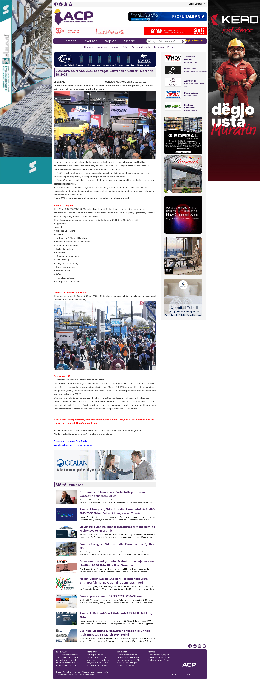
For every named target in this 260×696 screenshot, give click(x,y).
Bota (125, 47)
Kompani (70, 41)
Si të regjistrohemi (195, 675)
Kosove (114, 47)
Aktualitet (102, 47)
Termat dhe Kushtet (64, 674)
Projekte (110, 41)
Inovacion (159, 47)
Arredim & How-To (141, 47)
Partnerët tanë (179, 675)
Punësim (129, 41)
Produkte (90, 41)
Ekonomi (88, 47)
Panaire (171, 47)
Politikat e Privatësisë (84, 674)
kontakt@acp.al (161, 654)
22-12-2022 (59, 82)
